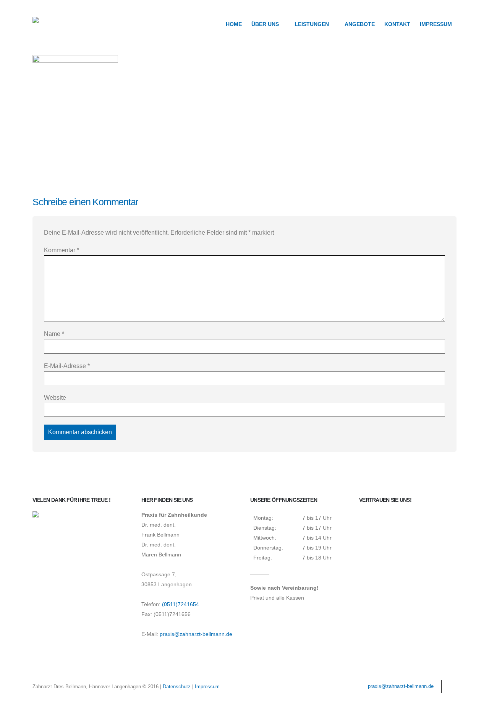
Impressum (436, 24)
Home (234, 24)
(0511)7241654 (180, 604)
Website (55, 397)
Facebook (450, 686)
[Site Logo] (59, 24)
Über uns (265, 24)
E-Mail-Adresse (67, 366)
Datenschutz (177, 686)
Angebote (360, 24)
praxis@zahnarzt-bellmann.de (196, 634)
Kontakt (397, 24)
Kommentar (61, 250)
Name (54, 334)
